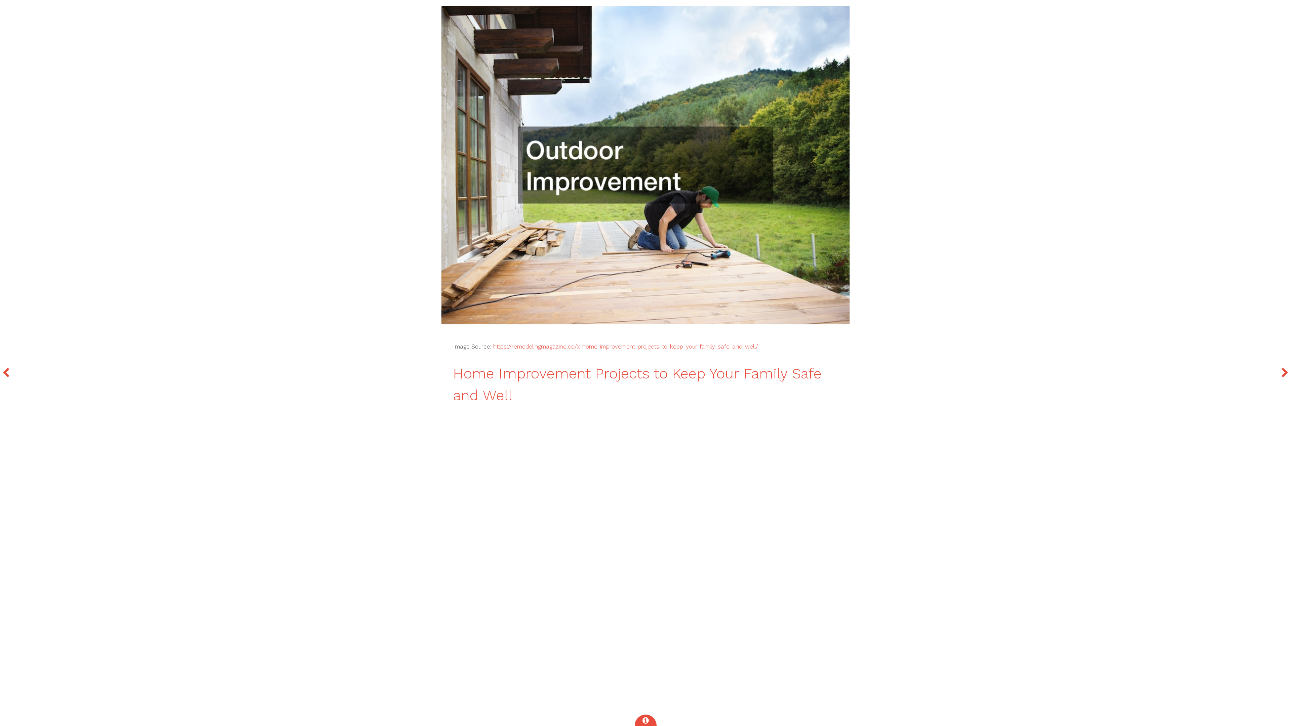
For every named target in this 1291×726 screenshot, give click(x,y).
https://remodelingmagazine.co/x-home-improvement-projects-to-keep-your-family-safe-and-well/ (625, 346)
